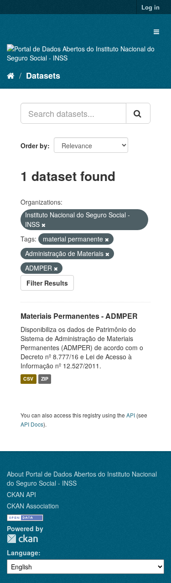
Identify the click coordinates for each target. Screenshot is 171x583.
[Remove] (43, 224)
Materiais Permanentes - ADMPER (79, 316)
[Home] (11, 75)
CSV (28, 379)
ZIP (44, 379)
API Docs (32, 424)
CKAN (22, 538)
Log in (150, 7)
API (130, 415)
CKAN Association (33, 505)
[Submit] (138, 113)
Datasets (43, 75)
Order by (34, 145)
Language (22, 552)
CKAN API (21, 494)
